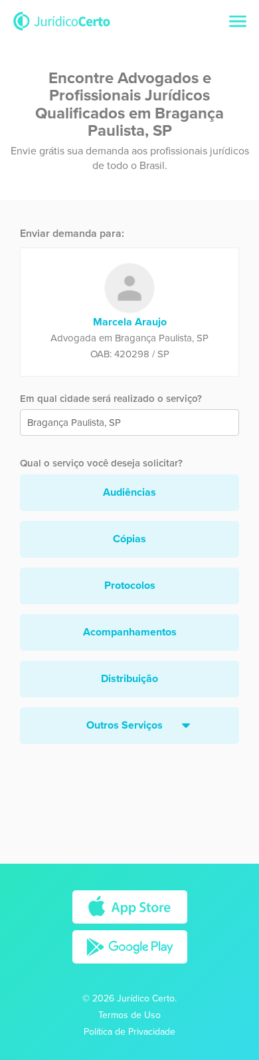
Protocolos (129, 585)
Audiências (129, 492)
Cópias (129, 539)
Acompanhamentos (130, 632)
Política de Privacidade (129, 1031)
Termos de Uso (129, 1015)
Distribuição (129, 678)
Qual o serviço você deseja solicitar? (101, 463)
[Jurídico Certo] (61, 20)
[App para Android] (129, 967)
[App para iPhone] (129, 927)
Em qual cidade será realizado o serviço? (111, 399)
